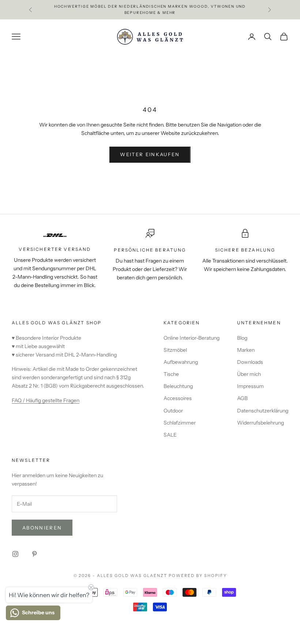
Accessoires (178, 398)
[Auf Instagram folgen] (15, 554)
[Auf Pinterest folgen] (34, 554)
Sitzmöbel (175, 350)
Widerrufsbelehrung (260, 422)
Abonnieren (42, 528)
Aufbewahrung (181, 362)
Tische (171, 374)
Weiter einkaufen (150, 154)
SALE (170, 434)
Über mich (249, 374)
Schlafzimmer (180, 422)
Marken (246, 350)
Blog (242, 338)
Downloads (250, 362)
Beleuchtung (178, 386)
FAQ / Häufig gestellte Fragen (45, 400)
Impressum (250, 386)
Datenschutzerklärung (262, 410)
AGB (242, 398)
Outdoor (173, 410)
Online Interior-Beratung (192, 338)
